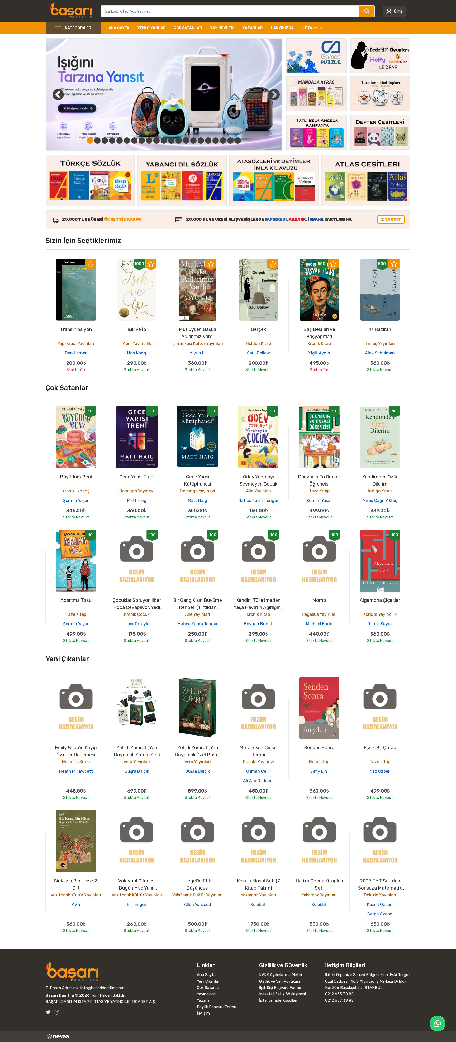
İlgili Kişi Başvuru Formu (280, 987)
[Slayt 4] (112, 140)
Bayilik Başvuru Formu (216, 1007)
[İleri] (274, 94)
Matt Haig (136, 500)
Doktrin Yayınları (380, 894)
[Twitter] (48, 1012)
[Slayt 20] (230, 140)
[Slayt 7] (134, 140)
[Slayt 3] (105, 140)
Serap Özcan (379, 913)
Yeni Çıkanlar (151, 28)
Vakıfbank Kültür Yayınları (76, 894)
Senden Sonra (319, 748)
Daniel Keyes (379, 623)
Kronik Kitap (319, 343)
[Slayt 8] (142, 140)
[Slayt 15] (193, 140)
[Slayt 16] (201, 140)
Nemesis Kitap (76, 761)
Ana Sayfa (118, 28)
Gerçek (258, 329)
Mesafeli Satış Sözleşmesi (282, 994)
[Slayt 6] (127, 140)
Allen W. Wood (197, 904)
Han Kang (136, 353)
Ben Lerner (76, 353)
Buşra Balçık (137, 771)
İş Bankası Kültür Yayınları (197, 343)
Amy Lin (319, 771)
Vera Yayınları (137, 761)
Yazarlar (252, 28)
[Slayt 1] (90, 140)
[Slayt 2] (97, 140)
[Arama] (367, 11)
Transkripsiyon (76, 329)
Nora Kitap (319, 761)
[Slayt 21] (238, 140)
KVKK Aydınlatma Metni (280, 974)
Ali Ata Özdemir (258, 780)
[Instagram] (57, 1012)
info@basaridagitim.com (102, 988)
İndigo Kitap (380, 490)
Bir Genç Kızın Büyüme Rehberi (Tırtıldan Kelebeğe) (197, 607)
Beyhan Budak (258, 623)
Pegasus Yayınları (319, 614)
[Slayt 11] (164, 140)
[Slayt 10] (156, 140)
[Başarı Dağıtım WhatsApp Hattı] (437, 1023)
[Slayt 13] (178, 140)
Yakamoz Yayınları (258, 894)
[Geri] (52, 94)
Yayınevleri (222, 28)
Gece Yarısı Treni (136, 477)
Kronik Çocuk (137, 614)
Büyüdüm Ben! (76, 477)
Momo (319, 600)
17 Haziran (380, 329)
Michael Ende (319, 623)
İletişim (203, 1013)
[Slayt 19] (223, 140)
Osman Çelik (258, 771)
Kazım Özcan (380, 904)
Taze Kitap (319, 490)
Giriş (398, 11)
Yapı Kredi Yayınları (76, 343)
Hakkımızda (282, 28)
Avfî (76, 904)
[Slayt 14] (186, 140)
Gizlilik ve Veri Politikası (279, 981)
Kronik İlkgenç (76, 490)
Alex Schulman (380, 353)
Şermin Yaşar (76, 500)
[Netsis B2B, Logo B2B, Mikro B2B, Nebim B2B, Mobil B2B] (228, 1036)
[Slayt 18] (215, 140)
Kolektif (258, 904)
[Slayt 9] (149, 140)
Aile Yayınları (258, 490)
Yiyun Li (198, 353)
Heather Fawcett (76, 771)
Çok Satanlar (188, 28)
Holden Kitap (258, 343)
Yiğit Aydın (319, 353)
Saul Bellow (258, 353)
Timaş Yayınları (380, 343)
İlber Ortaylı (136, 623)
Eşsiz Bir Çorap (380, 748)
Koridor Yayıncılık (380, 614)
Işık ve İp (136, 329)
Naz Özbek (379, 771)
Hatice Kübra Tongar (258, 500)
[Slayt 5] (119, 140)
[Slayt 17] (208, 140)
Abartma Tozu (76, 600)
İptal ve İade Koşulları (278, 1000)
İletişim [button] (309, 28)
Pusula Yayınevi (258, 761)
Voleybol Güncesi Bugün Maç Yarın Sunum (136, 888)
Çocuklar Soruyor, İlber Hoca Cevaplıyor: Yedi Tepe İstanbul (136, 607)
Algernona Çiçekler (380, 600)
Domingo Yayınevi (136, 490)
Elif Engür (136, 904)
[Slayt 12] (171, 140)
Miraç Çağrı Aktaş (380, 500)
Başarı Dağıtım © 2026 (68, 995)
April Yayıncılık (137, 343)
